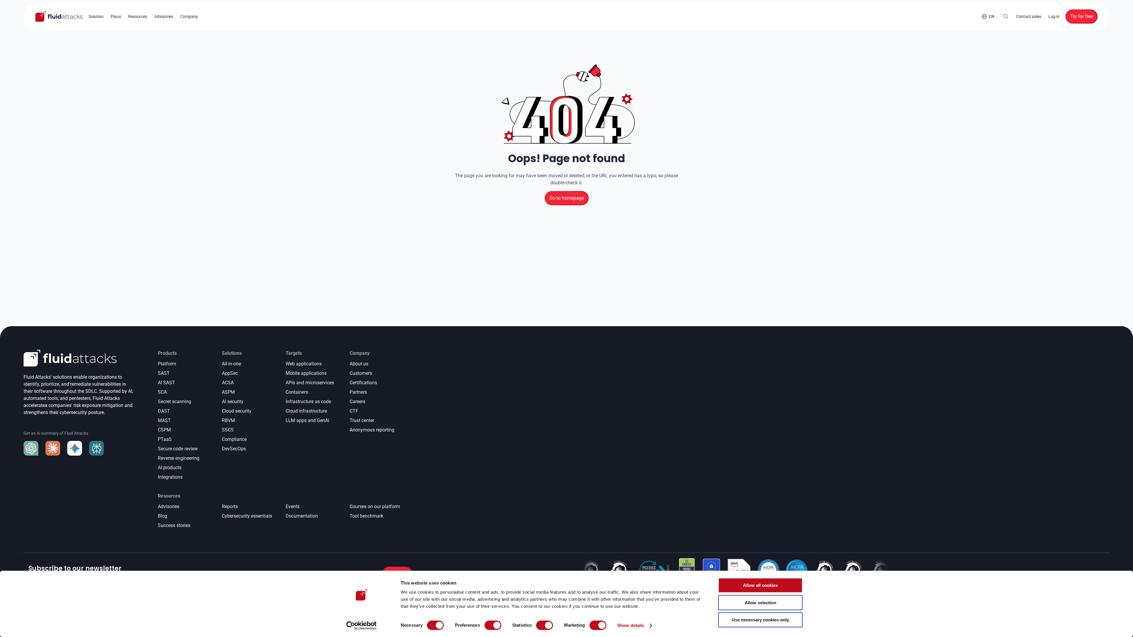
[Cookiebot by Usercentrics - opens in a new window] (361, 625)
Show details (630, 625)
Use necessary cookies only (760, 619)
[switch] (492, 625)
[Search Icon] (1006, 16)
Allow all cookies (760, 585)
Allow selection (760, 602)
